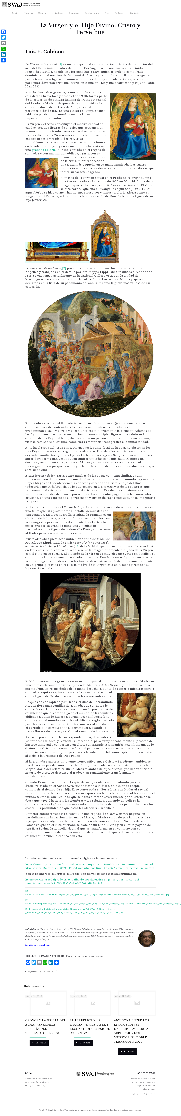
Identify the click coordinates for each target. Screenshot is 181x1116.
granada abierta (44, 149)
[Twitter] (3, 37)
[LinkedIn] (3, 54)
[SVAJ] (21, 4)
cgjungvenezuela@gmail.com (144, 1094)
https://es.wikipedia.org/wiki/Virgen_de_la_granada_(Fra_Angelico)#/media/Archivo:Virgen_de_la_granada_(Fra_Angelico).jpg (97, 895)
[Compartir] (3, 60)
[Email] (3, 43)
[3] (77, 546)
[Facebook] (3, 32)
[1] (60, 64)
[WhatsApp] (3, 49)
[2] (64, 268)
